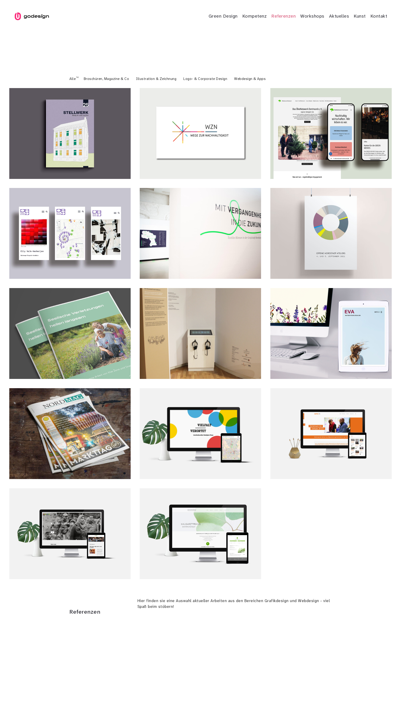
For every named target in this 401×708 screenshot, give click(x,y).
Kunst (360, 16)
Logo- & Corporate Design (205, 78)
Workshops (312, 16)
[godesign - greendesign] (31, 16)
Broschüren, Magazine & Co (106, 78)
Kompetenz (254, 16)
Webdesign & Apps (250, 78)
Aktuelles (339, 16)
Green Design (223, 16)
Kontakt (378, 16)
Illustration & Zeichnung (156, 78)
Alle (72, 78)
